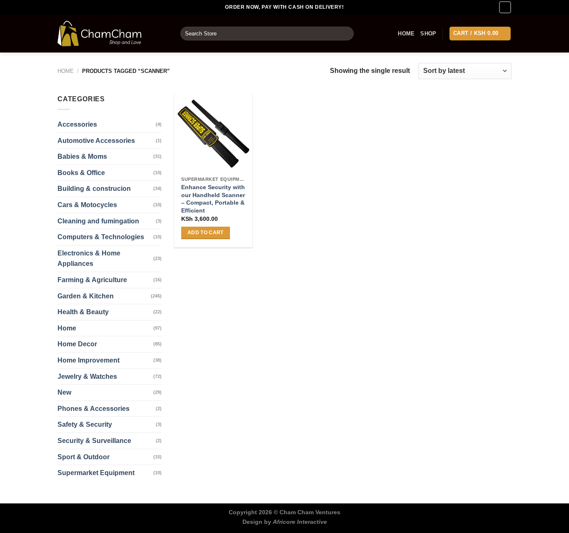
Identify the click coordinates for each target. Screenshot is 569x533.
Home (406, 33)
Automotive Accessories (96, 140)
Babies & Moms (82, 156)
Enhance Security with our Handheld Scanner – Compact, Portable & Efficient (213, 199)
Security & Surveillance (94, 440)
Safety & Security (84, 424)
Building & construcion (94, 188)
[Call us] (505, 7)
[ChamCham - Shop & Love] (112, 34)
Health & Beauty (83, 311)
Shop (428, 33)
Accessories (77, 124)
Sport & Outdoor (83, 456)
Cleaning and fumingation (98, 221)
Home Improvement (88, 360)
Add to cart (205, 232)
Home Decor (77, 344)
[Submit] (346, 34)
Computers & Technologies (100, 236)
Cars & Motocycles (87, 204)
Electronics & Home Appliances (88, 259)
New (64, 392)
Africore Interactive (300, 521)
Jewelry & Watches (87, 376)
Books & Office (81, 172)
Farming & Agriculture (92, 279)
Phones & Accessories (93, 408)
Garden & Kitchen (85, 296)
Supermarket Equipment (96, 472)
